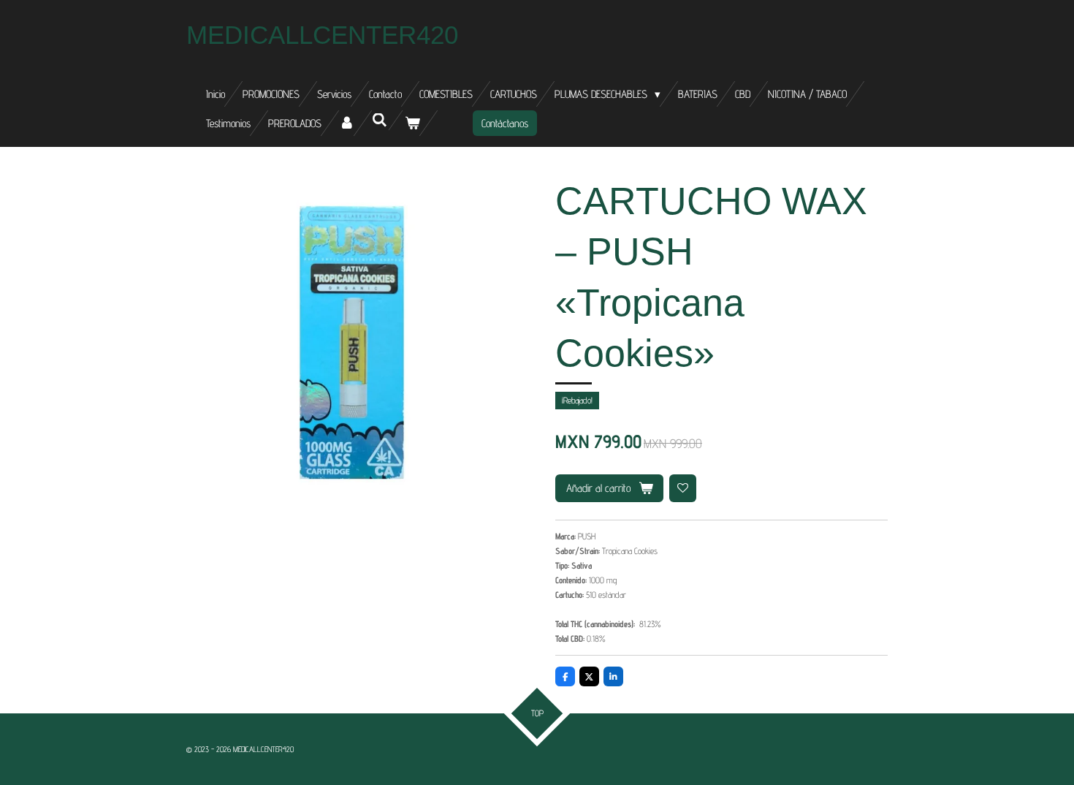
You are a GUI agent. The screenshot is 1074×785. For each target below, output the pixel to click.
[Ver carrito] (412, 123)
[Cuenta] (346, 123)
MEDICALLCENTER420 (322, 34)
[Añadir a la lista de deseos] (683, 488)
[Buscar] (379, 120)
